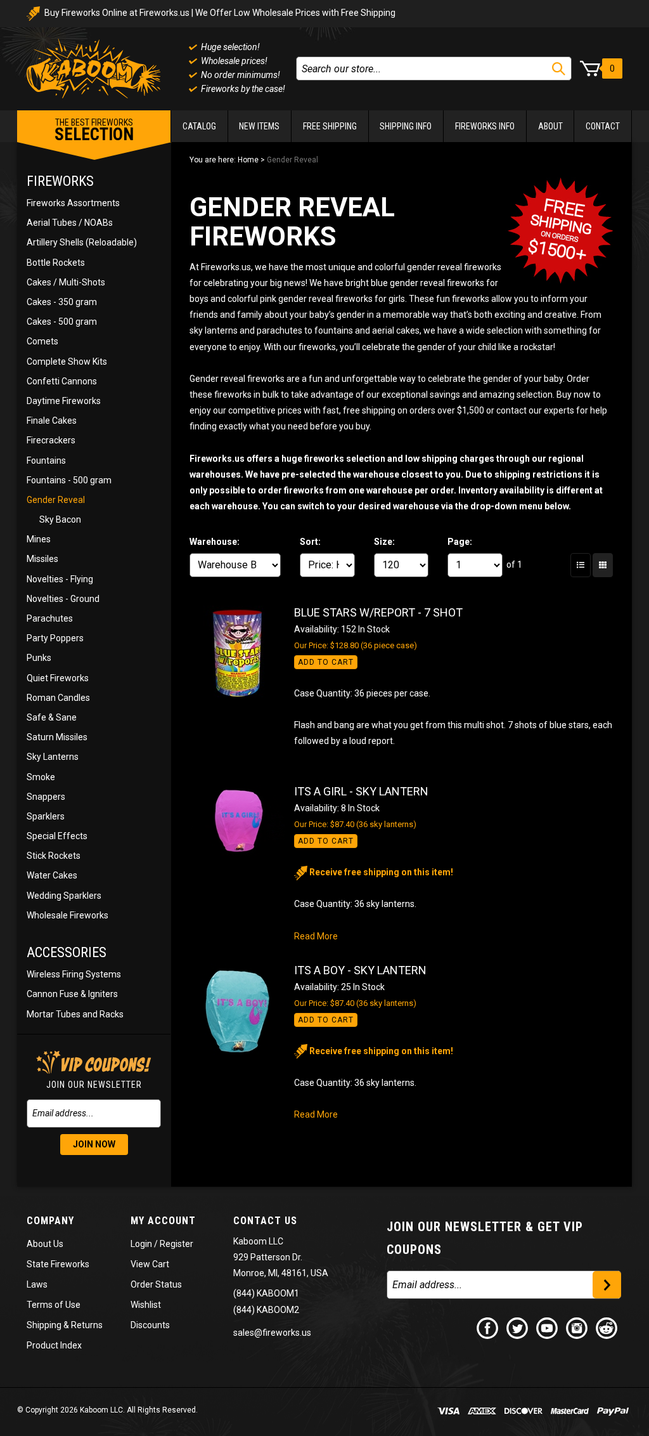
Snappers (46, 797)
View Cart (150, 1264)
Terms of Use (53, 1305)
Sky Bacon (60, 519)
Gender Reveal (56, 500)
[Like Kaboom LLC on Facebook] (488, 1327)
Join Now (94, 1144)
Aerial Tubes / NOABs (70, 223)
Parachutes (50, 618)
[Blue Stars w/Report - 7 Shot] (242, 653)
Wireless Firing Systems (74, 974)
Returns (87, 1325)
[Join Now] (607, 1284)
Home (248, 159)
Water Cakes (52, 875)
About (550, 126)
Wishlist (146, 1305)
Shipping (44, 1325)
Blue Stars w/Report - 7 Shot (378, 612)
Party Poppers (55, 638)
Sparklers (46, 816)
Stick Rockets (53, 856)
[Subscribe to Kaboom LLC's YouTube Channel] (548, 1327)
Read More (316, 936)
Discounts (150, 1325)
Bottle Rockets (56, 263)
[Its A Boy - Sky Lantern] (242, 1011)
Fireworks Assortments (73, 203)
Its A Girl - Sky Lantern (361, 791)
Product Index (54, 1345)
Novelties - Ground (63, 599)
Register (176, 1244)
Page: (459, 542)
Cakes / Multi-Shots (66, 282)
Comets (42, 341)
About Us (45, 1244)
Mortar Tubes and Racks (75, 1014)
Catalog (199, 126)
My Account (163, 1221)
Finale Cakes (52, 420)
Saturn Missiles (57, 737)
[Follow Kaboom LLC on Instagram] (577, 1327)
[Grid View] (603, 565)
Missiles (42, 559)
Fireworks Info (485, 126)
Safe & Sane (52, 717)
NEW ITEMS (259, 126)
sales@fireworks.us (272, 1333)
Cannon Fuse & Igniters (72, 994)
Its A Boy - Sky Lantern (360, 970)
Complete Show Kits (67, 361)
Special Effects (57, 836)
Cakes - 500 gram (62, 322)
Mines (39, 539)
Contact (603, 126)
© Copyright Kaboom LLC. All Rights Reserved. (107, 1410)
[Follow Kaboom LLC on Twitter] (518, 1327)
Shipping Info (406, 126)
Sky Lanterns (53, 757)
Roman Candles (58, 698)
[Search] (558, 68)
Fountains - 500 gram (69, 480)
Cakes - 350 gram (62, 302)
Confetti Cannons (62, 381)
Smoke (41, 777)
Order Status (156, 1284)
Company (50, 1221)
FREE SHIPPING (330, 126)
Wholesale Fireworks (67, 915)
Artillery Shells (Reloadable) (82, 242)
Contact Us (265, 1221)
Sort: (310, 542)
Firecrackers (51, 440)
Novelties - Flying (60, 579)
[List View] (580, 565)
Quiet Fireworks (58, 678)
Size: (384, 542)
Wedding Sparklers (64, 896)
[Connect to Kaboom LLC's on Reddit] (607, 1327)
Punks (39, 658)
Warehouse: (215, 542)
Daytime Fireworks (64, 401)
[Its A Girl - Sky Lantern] (242, 820)
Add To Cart (326, 662)
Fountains (46, 460)
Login (141, 1244)
